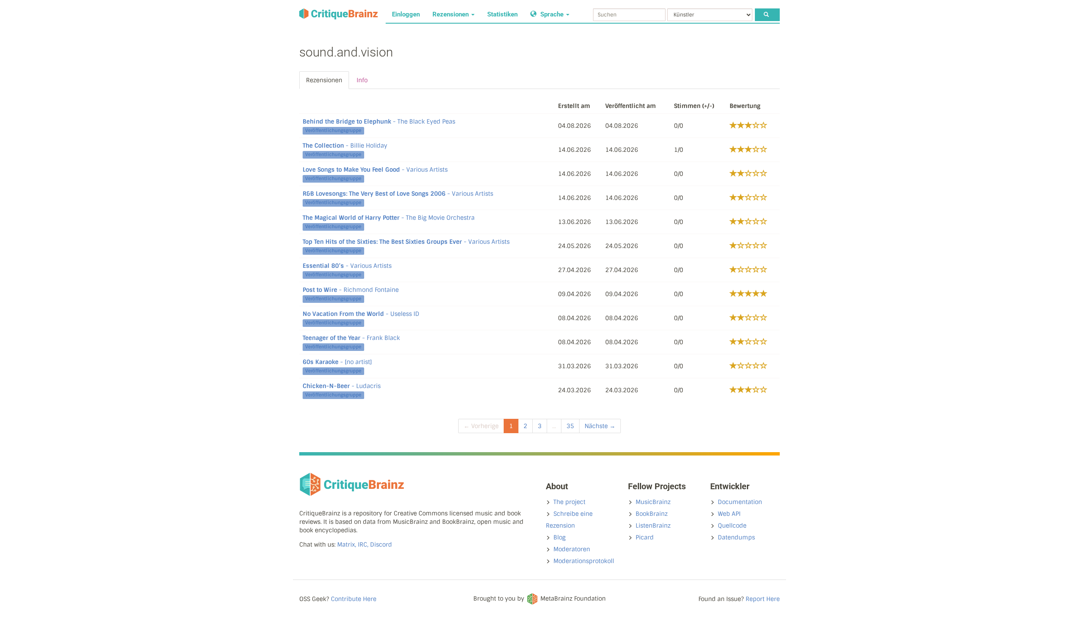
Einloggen (406, 14)
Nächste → (600, 426)
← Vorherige (481, 426)
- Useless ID (361, 314)
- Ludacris (342, 386)
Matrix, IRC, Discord (364, 544)
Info (362, 80)
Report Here (763, 599)
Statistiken (502, 14)
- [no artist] (337, 362)
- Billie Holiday (345, 145)
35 (570, 426)
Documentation (740, 502)
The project (569, 502)
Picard (645, 537)
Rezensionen (451, 14)
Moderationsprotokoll (583, 561)
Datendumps (736, 537)
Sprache (552, 14)
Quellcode (732, 525)
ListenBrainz (653, 525)
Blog (559, 537)
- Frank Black (351, 338)
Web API (729, 514)
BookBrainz (652, 514)
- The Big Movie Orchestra (389, 217)
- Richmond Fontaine (351, 290)
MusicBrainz (653, 502)
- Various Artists (375, 169)
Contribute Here (353, 599)
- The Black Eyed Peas (379, 121)
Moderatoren (571, 549)
